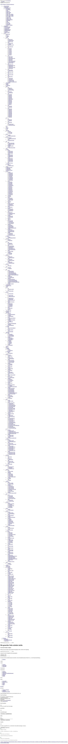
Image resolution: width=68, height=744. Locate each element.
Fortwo (8, 509)
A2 (7, 47)
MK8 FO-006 (10, 155)
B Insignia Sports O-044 (12, 433)
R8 (7, 75)
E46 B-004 (10, 98)
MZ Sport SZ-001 (11, 503)
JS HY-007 (10, 254)
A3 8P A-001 (10, 59)
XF (7, 264)
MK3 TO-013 (10, 555)
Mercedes (6, 312)
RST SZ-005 (10, 507)
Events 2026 (4, 681)
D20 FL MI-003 (10, 338)
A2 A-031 (10, 50)
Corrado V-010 (10, 574)
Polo (7, 614)
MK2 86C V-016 (11, 615)
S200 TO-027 (10, 544)
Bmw (6, 86)
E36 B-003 (10, 97)
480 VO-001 (10, 633)
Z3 (7, 123)
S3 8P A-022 (10, 60)
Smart (6, 508)
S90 (7, 636)
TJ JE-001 (10, 268)
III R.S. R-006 (10, 471)
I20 (7, 242)
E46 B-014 (10, 99)
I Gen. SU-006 (10, 483)
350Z (8, 356)
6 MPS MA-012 (10, 298)
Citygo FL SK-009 (11, 513)
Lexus (6, 286)
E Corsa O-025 (10, 426)
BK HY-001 (10, 240)
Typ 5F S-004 (10, 496)
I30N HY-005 (10, 247)
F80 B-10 (9, 104)
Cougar (7, 149)
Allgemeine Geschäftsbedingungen (7, 673)
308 (7, 460)
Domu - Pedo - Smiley (9, 15)
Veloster (8, 252)
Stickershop (7, 8)
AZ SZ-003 (10, 506)
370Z (8, 359)
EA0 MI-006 (10, 345)
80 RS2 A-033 (10, 41)
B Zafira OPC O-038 (11, 453)
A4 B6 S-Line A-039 (11, 67)
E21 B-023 (10, 94)
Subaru (6, 481)
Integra (8, 208)
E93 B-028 (10, 101)
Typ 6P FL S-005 (11, 501)
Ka (7, 162)
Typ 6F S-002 (10, 500)
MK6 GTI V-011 (11, 585)
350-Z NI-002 (10, 357)
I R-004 (9, 478)
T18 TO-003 (10, 532)
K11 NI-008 (10, 376)
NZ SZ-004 (10, 504)
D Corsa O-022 (10, 423)
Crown (8, 543)
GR (7, 547)
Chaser (8, 537)
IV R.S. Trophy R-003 (11, 476)
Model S (8, 563)
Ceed (8, 270)
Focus (8, 157)
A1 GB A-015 (10, 46)
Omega (8, 439)
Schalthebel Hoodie (7, 29)
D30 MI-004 (10, 339)
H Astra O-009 (10, 407)
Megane (8, 472)
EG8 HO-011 (10, 184)
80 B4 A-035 (10, 39)
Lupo (8, 599)
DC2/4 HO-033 (10, 209)
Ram (7, 139)
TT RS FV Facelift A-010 (12, 81)
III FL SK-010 (10, 521)
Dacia (6, 134)
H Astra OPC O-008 (11, 408)
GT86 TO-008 (10, 546)
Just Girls (7, 22)
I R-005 (9, 480)
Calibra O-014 (10, 415)
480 (7, 632)
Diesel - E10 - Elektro (9, 14)
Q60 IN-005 (10, 262)
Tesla (6, 562)
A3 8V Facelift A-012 (11, 61)
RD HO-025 (10, 198)
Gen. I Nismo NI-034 (11, 374)
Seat (5, 493)
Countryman (8, 351)
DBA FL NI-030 (11, 373)
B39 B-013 (10, 96)
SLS (7, 328)
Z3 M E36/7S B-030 (11, 125)
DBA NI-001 (10, 372)
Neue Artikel (4, 665)
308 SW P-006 (10, 461)
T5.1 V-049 (10, 603)
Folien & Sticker (5, 6)
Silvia (8, 383)
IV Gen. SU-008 (11, 491)
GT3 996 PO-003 (11, 468)
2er (7, 90)
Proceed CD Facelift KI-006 (12, 281)
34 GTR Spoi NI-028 (11, 393)
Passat (8, 607)
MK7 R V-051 (10, 589)
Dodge (6, 136)
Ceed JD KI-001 (11, 271)
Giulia (7, 36)
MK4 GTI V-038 (11, 579)
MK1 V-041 (10, 627)
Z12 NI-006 (10, 366)
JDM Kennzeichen (7, 26)
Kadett (8, 434)
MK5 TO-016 (10, 559)
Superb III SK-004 (11, 525)
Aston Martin (7, 82)
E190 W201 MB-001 (11, 319)
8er (7, 121)
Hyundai (6, 238)
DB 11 (7, 83)
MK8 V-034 (10, 591)
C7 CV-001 (10, 133)
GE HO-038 (10, 214)
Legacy (8, 492)
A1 (7, 45)
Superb (8, 524)
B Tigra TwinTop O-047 (12, 444)
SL (7, 327)
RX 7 (8, 307)
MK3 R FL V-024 (11, 622)
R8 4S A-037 (10, 76)
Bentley (6, 84)
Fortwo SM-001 (10, 510)
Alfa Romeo (7, 34)
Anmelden (4, 690)
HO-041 (9, 218)
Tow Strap (6, 31)
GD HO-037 (10, 212)
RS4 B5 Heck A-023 (11, 65)
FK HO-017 (10, 192)
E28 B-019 (10, 108)
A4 (7, 63)
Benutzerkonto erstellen (6, 691)
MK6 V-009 (10, 584)
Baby (7, 10)
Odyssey (8, 224)
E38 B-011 (10, 120)
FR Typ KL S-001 (11, 497)
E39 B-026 (10, 114)
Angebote (3, 664)
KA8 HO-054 (10, 217)
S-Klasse (7, 326)
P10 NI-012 (10, 379)
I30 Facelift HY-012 (11, 248)
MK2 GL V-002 (10, 577)
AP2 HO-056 (10, 234)
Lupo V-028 (10, 600)
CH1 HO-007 (10, 175)
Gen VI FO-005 (10, 165)
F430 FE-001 (8, 169)
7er (7, 118)
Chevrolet (6, 130)
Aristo (8, 527)
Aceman (7, 347)
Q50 (7, 258)
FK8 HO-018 (10, 193)
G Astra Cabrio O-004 (11, 405)
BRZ (8, 482)
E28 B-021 (10, 110)
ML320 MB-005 (11, 325)
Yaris (8, 560)
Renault (6, 469)
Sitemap (3, 683)
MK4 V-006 (10, 572)
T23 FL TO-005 (10, 536)
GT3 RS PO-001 (11, 466)
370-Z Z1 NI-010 (11, 362)
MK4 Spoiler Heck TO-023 (12, 558)
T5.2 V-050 (10, 604)
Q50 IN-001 (10, 259)
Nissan (6, 354)
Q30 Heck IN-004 (11, 257)
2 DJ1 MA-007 (10, 293)
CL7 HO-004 (10, 177)
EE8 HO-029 (10, 204)
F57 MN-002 (10, 350)
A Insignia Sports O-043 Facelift (13, 432)
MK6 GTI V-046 (11, 620)
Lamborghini (7, 284)
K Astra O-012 (10, 411)
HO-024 (9, 196)
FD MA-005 (10, 308)
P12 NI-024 (10, 381)
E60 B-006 (10, 115)
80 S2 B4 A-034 (11, 40)
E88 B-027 (10, 88)
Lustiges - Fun (8, 17)
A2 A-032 (10, 48)
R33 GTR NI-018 (11, 390)
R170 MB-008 (10, 331)
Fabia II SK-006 (10, 515)
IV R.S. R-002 (10, 475)
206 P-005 (10, 458)
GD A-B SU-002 (11, 486)
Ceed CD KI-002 (11, 272)
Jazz (7, 211)
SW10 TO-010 (10, 549)
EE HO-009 (10, 183)
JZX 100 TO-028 (11, 538)
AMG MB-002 (10, 329)
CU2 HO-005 (10, 180)
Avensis (7, 530)
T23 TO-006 (10, 535)
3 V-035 (9, 594)
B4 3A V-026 (10, 608)
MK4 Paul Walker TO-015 (12, 556)
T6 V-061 (9, 605)
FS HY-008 (10, 253)
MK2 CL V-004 (10, 576)
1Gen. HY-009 (10, 251)
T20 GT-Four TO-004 (11, 534)
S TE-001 (9, 564)
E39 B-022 (10, 122)
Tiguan (8, 624)
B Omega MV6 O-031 (12, 441)
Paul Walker (8, 20)
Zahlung (3, 675)
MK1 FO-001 (10, 151)
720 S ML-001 (8, 311)
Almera (8, 363)
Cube (8, 365)
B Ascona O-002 (11, 413)
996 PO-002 (10, 467)
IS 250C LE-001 (11, 289)
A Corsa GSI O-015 (11, 418)
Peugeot (6, 455)
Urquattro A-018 (11, 44)
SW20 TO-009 (10, 550)
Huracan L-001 (8, 285)
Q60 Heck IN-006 (11, 263)
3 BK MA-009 (10, 295)
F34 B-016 (10, 102)
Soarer (8, 551)
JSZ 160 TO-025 (11, 528)
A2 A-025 (10, 49)
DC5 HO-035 (10, 210)
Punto (8, 146)
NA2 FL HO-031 (11, 222)
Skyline (8, 387)
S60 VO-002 (10, 635)
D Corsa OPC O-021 (11, 424)
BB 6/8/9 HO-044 (11, 231)
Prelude (8, 228)
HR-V (8, 206)
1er (7, 87)
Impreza (8, 484)
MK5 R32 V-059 (11, 583)
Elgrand (8, 369)
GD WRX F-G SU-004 (12, 489)
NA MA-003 (10, 303)
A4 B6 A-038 (10, 66)
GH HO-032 (10, 207)
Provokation (8, 24)
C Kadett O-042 (10, 435)
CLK (8, 317)
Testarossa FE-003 (9, 167)
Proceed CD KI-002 (11, 279)
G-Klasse (8, 320)
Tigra (8, 442)
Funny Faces (6, 640)
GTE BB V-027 (10, 613)
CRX (8, 202)
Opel (6, 399)
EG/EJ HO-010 (10, 185)
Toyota (6, 526)
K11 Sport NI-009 (11, 377)
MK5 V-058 (10, 581)
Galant (8, 344)
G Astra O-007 (10, 403)
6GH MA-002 (10, 299)
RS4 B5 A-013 (10, 64)
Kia (5, 269)
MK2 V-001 (10, 596)
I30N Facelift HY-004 (11, 249)
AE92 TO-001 (10, 539)
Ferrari (6, 166)
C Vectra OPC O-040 (11, 450)
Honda (6, 171)
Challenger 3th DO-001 (12, 138)
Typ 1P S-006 (10, 495)
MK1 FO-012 (10, 159)
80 (7, 38)
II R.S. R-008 (10, 474)
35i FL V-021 (10, 609)
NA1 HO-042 (10, 220)
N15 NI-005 (10, 364)
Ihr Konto (1, 686)
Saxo (7, 128)
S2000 (8, 232)
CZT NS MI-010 (11, 336)
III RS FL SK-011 (11, 522)
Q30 (7, 255)
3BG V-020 (10, 611)
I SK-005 (9, 519)
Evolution (8, 340)
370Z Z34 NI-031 (11, 360)
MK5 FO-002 (10, 153)
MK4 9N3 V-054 (11, 616)
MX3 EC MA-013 (11, 301)
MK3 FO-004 (10, 160)
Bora (8, 571)
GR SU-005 (10, 490)
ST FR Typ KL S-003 (11, 498)
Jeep (5, 266)
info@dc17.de (5, 701)
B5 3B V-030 (10, 610)
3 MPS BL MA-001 (11, 296)
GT (7, 322)
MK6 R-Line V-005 (11, 619)
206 (7, 457)
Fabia (8, 514)
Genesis (8, 239)
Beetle (8, 569)
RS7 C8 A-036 (10, 74)
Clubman (7, 348)
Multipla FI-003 (10, 145)
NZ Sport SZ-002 (11, 505)
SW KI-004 (10, 276)
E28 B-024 (10, 111)
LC (7, 290)
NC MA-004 (10, 305)
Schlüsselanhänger (7, 30)
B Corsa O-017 (10, 419)
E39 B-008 (10, 113)
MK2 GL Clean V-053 (12, 578)
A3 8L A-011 (10, 56)
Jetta (7, 595)
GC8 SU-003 (10, 485)
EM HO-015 (10, 189)
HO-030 (9, 201)
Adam (8, 400)
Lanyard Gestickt (7, 27)
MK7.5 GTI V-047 (11, 590)
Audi (6, 37)
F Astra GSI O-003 (11, 402)
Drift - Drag (8, 13)
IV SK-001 (10, 523)
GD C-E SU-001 (11, 487)
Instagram (3, 659)
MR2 (8, 548)
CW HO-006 (10, 179)
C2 (6, 129)
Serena (8, 382)
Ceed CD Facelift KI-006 (12, 273)
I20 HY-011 (10, 243)
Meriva (8, 437)
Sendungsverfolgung (5, 689)
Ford (5, 148)
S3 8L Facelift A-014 (11, 58)
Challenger (8, 137)
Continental (8, 85)
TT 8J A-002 (10, 79)
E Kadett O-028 (10, 436)
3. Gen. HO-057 (11, 223)
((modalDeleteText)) (8, 713)
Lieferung (3, 671)
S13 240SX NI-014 (11, 384)
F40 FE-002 (8, 168)
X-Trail (8, 397)
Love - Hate (8, 23)
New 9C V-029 (10, 570)
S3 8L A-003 (10, 57)
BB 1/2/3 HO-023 (11, 230)
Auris (8, 529)
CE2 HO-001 (10, 173)
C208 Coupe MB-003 (11, 318)
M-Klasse (8, 324)
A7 (7, 73)
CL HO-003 (10, 176)
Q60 (7, 261)
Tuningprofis (5, 639)
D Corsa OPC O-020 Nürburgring (13, 425)
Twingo (8, 477)
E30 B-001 (10, 95)
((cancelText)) (3, 713)
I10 (6, 241)
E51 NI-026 (10, 370)
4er (7, 105)
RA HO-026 (10, 225)
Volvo (6, 631)
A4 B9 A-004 (10, 68)
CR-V (8, 197)
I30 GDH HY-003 (11, 246)
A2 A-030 (10, 53)
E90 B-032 (10, 100)
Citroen (6, 127)
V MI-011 (9, 341)
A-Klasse (8, 313)
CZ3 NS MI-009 (11, 335)
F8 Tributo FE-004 (9, 170)
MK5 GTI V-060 (11, 582)
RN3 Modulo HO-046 (11, 237)
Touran (8, 626)
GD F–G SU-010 (11, 488)
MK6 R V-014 (10, 586)
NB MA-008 (10, 304)
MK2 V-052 (10, 625)
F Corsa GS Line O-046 (12, 428)
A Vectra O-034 (10, 446)
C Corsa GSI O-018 (11, 421)
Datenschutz (4, 672)
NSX (8, 219)
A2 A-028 (10, 51)
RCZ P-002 (10, 464)
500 (7, 142)
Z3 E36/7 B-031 (11, 124)
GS (6, 287)
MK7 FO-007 (10, 154)
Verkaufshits (4, 666)
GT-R (8, 371)
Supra (8, 554)
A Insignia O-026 (11, 430)
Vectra (8, 445)
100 (7, 42)
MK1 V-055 (10, 568)
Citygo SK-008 (10, 512)
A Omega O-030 (11, 440)
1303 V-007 (10, 598)
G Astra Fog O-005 (11, 404)
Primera (8, 378)
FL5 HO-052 (10, 194)
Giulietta (7, 35)
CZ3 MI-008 (10, 334)
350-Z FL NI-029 (11, 358)
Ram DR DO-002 (11, 140)
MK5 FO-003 (10, 152)
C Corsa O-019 (10, 420)
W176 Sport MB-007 (11, 314)
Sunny (8, 394)
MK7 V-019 (10, 587)
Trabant (6, 565)
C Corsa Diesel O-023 (11, 422)
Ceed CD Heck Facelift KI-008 (13, 274)
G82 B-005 (10, 107)
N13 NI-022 (10, 395)
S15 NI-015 (10, 385)
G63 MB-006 (10, 321)
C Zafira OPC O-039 (11, 454)
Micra (8, 375)
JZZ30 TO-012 (10, 553)
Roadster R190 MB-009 (12, 323)
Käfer (8, 597)
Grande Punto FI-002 (11, 147)
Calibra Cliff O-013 (11, 416)
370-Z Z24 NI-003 (11, 361)
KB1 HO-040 (10, 216)
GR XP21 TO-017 (11, 561)
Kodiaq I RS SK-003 (11, 517)
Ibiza (8, 499)
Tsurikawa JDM (6, 32)
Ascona (8, 412)
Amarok (8, 567)
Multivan (8, 601)
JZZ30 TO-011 (10, 552)
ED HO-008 (10, 182)
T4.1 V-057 (10, 602)
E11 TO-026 (10, 541)
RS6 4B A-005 (10, 72)
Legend (8, 215)
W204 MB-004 (10, 316)
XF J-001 (9, 265)
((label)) (1, 718)
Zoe (7, 479)
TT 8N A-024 (10, 78)
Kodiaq (8, 516)
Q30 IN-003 (10, 256)
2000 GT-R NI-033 (11, 388)
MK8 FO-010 (10, 156)
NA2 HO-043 (10, 221)
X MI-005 (10, 343)
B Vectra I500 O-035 (11, 448)
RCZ (8, 463)
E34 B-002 (10, 112)
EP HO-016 (10, 188)
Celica (8, 531)
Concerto (8, 195)
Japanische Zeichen (9, 19)
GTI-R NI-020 (10, 396)
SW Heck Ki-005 (11, 277)
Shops (3, 684)
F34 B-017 (10, 103)
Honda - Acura (8, 18)
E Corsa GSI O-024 (11, 427)
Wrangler (8, 267)
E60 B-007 (10, 116)
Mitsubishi (6, 332)
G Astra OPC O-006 (11, 406)
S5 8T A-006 (10, 70)
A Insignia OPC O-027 (12, 431)
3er (7, 93)
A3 (7, 55)
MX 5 (8, 302)
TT (7, 77)
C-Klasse (8, 315)
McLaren (6, 310)
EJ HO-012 (10, 186)
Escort (8, 150)
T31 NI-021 (10, 398)
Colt (7, 333)
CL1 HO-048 (10, 178)
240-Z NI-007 (10, 368)
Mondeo (7, 163)
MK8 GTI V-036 (11, 592)
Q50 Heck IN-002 (11, 260)
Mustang (8, 164)
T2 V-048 (9, 629)
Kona (8, 250)
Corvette (8, 131)
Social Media (8, 9)
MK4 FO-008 (10, 161)
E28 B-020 (10, 109)
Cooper (8, 349)
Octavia (8, 518)
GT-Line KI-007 (11, 283)
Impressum (4, 674)
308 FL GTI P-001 (11, 462)
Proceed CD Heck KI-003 (12, 280)
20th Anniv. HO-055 (11, 235)
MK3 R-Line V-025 (11, 623)
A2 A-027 (10, 54)
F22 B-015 (10, 91)
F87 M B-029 (10, 92)
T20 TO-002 (10, 533)
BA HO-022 (10, 229)
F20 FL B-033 (10, 89)
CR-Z (8, 200)
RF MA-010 (10, 306)
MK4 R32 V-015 (11, 580)
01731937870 (8, 0)
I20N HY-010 (10, 244)
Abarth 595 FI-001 (11, 143)
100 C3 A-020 (10, 43)
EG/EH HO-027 (11, 205)
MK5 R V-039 (10, 617)
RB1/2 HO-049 (10, 226)
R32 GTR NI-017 (11, 389)
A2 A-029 (10, 52)
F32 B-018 (10, 106)
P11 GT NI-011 (10, 380)
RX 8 (8, 309)
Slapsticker (8, 11)
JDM (7, 21)
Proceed (8, 278)
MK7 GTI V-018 (11, 588)
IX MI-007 (10, 342)
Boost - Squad (8, 12)
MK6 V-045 (10, 618)
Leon (8, 494)
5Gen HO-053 (10, 199)
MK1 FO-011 (10, 158)
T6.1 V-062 (10, 606)
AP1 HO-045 (10, 233)
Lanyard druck (6, 28)
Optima (8, 275)
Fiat (5, 141)
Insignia (8, 429)
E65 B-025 (10, 119)
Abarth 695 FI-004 (11, 144)
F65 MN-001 (10, 353)
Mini (7, 352)
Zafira (8, 451)
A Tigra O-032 (10, 443)
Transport (8, 628)
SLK (8, 330)
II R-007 (9, 473)
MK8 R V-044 (10, 593)
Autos (4, 33)
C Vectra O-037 (10, 449)
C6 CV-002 (10, 132)
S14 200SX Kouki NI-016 (12, 386)
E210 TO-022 (10, 542)
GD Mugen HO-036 (11, 213)
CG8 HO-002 (10, 174)
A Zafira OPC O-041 (11, 452)
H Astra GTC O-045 (11, 409)
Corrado (8, 573)
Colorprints (4, 638)
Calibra (8, 414)
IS (7, 288)
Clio (7, 470)
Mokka (7, 438)
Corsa (8, 417)
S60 (7, 634)
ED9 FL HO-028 (11, 203)
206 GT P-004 (10, 459)
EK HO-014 (10, 187)
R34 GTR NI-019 (11, 391)
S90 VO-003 (10, 637)
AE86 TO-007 (10, 540)
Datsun (8, 367)
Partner (3, 682)
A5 (7, 69)
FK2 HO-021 (10, 191)
